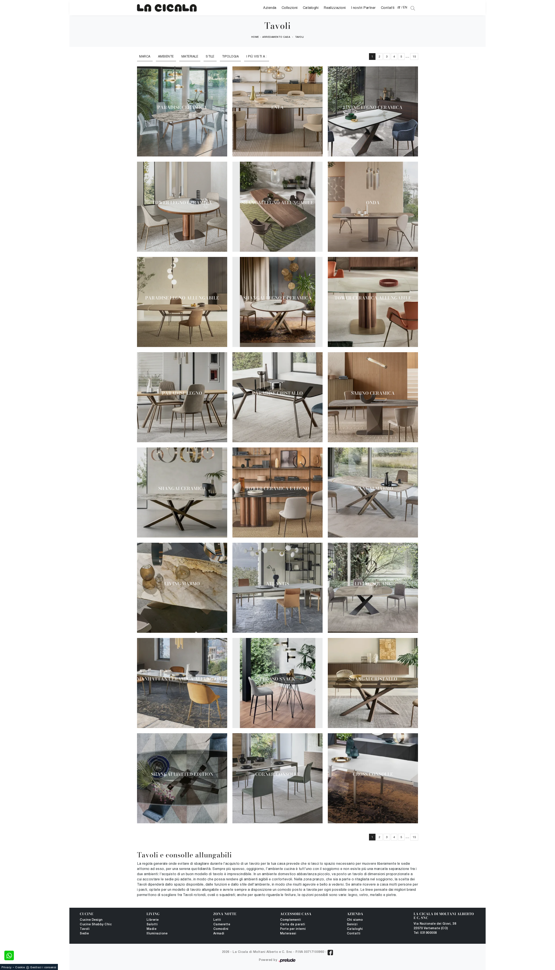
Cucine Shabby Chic (96, 924)
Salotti (152, 924)
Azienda (269, 8)
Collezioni (290, 8)
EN (405, 7)
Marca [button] (144, 56)
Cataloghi (311, 8)
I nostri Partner (363, 8)
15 (414, 56)
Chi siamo (355, 920)
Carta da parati (292, 924)
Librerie (153, 920)
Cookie (20, 967)
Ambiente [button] (166, 56)
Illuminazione (157, 933)
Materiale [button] (189, 56)
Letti (217, 920)
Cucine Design (91, 920)
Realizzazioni (335, 8)
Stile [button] (210, 56)
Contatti (388, 8)
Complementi (290, 920)
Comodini (221, 929)
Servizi (352, 924)
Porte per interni (293, 929)
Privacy (7, 967)
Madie (152, 929)
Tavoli (299, 37)
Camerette (221, 924)
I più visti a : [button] (256, 56)
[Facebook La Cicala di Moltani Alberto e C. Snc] (330, 952)
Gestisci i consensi (43, 967)
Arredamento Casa (276, 37)
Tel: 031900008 (425, 933)
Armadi (218, 933)
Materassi (288, 933)
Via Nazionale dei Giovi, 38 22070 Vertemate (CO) (435, 926)
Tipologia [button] (230, 56)
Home (255, 37)
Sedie (84, 933)
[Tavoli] (167, 7)
